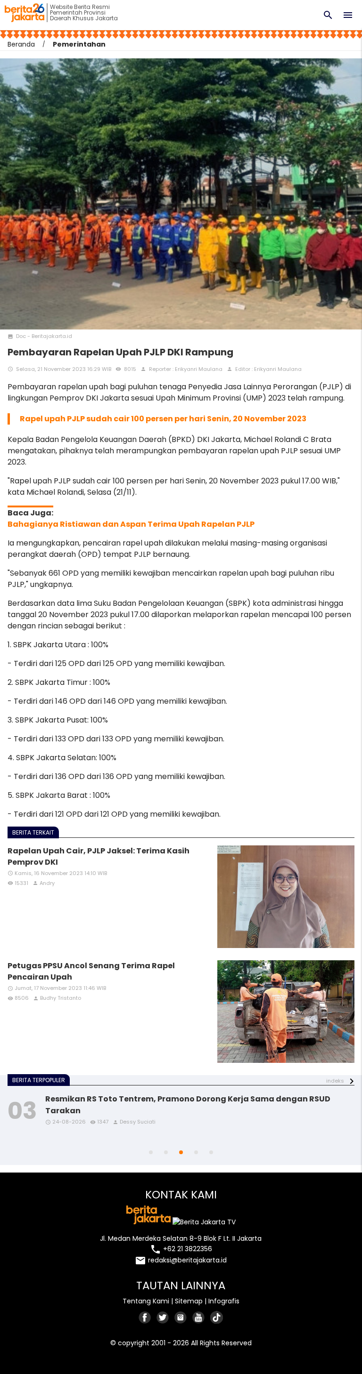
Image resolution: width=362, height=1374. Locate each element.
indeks (335, 1081)
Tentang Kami (146, 1301)
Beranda (21, 44)
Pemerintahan (79, 44)
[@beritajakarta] (163, 1317)
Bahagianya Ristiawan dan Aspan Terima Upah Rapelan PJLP (131, 524)
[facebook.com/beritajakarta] (145, 1317)
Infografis (223, 1301)
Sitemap (189, 1301)
